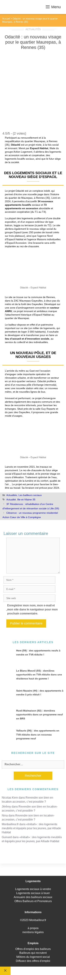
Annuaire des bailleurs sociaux (33, 897)
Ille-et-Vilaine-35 (26, 499)
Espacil (17, 232)
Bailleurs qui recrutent (33, 952)
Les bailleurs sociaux (30, 495)
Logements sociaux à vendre (33, 889)
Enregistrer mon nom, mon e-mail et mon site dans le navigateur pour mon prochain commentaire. (32, 609)
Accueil (6, 18)
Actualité (11, 499)
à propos (33, 928)
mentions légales (33, 932)
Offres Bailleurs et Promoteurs (33, 901)
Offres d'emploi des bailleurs (33, 948)
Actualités (33, 29)
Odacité (41, 381)
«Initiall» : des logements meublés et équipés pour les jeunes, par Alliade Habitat (31, 828)
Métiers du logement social (33, 956)
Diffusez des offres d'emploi (33, 960)
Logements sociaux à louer (33, 893)
